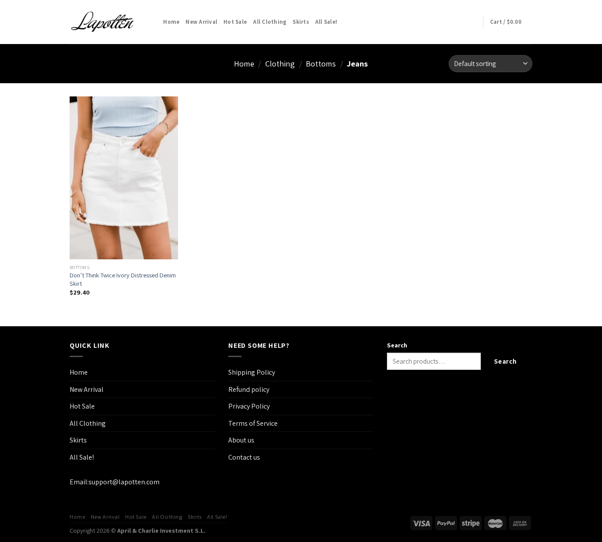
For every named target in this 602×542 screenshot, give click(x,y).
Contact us (244, 457)
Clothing (280, 63)
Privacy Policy (249, 406)
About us (241, 440)
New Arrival (201, 22)
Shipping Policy (251, 372)
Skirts (301, 22)
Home (171, 22)
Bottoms (321, 63)
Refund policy (248, 389)
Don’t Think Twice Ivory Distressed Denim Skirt (123, 279)
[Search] (153, 22)
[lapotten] (103, 22)
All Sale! (326, 22)
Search (397, 345)
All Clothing (269, 22)
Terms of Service (253, 423)
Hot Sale (235, 22)
